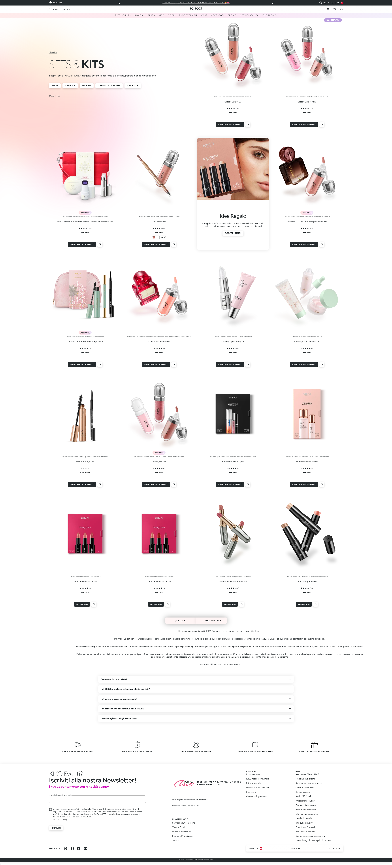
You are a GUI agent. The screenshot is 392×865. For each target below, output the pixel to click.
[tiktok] (78, 848)
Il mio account (303, 792)
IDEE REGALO (269, 15)
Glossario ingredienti (256, 796)
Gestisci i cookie (304, 818)
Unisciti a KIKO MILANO (258, 787)
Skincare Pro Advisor (182, 836)
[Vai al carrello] (341, 9)
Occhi (86, 85)
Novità (138, 15)
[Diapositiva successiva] (272, 2)
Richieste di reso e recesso (309, 783)
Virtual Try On (179, 827)
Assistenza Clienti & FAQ (307, 774)
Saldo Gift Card (303, 796)
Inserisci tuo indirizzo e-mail (61, 795)
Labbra (70, 85)
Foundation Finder (181, 831)
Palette (133, 85)
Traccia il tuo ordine (305, 778)
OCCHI (172, 15)
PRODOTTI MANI (188, 15)
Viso (54, 85)
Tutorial (176, 840)
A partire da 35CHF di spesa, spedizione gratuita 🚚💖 (167, 3)
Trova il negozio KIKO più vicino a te (313, 840)
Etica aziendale (253, 783)
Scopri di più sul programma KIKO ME (186, 806)
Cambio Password (305, 787)
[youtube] (85, 848)
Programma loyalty (305, 800)
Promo (232, 15)
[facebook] (72, 848)
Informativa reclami (305, 831)
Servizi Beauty (249, 15)
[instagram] (65, 848)
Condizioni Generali (305, 827)
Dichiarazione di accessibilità (310, 836)
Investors (251, 792)
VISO (161, 15)
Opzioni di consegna (306, 805)
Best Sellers (123, 15)
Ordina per (213, 620)
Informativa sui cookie (307, 814)
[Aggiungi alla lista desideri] (247, 124)
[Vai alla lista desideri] (334, 9)
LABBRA (151, 15)
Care (204, 15)
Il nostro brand (253, 774)
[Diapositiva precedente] (119, 2)
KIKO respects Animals (257, 778)
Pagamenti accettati (306, 809)
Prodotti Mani (109, 85)
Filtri (182, 620)
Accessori (217, 15)
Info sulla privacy (60, 819)
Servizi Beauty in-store (183, 822)
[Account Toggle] (328, 9)
